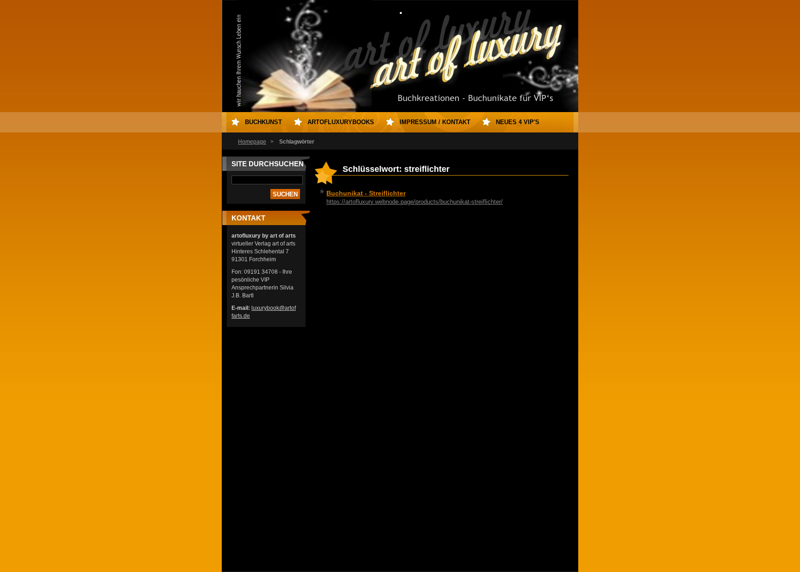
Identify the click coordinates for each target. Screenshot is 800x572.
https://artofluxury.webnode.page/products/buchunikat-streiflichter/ (414, 201)
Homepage (252, 142)
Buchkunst (263, 122)
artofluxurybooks (340, 122)
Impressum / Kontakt (435, 122)
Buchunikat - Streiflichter (366, 193)
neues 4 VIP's (517, 122)
